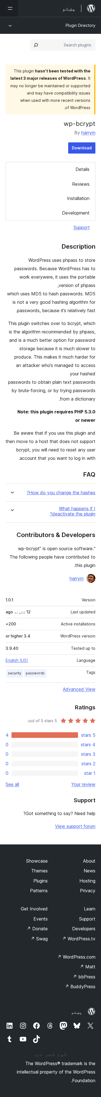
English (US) (17, 660)
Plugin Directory (80, 25)
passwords (35, 673)
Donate (37, 928)
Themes (39, 871)
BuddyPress (80, 986)
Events (40, 919)
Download (82, 147)
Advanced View (79, 689)
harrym (88, 132)
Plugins (40, 881)
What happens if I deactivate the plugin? (72, 511)
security (14, 673)
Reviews (80, 184)
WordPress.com (76, 957)
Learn (89, 909)
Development (75, 213)
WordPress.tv (78, 938)
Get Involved (34, 909)
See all (12, 784)
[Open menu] (9, 8)
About (89, 861)
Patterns (39, 890)
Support (82, 227)
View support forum (75, 826)
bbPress (84, 977)
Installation (78, 198)
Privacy (87, 890)
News (89, 871)
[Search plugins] (36, 45)
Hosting (87, 881)
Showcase (37, 861)
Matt (87, 966)
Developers (83, 928)
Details (82, 169)
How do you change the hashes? (61, 492)
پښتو (76, 1012)
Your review (83, 784)
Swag (39, 938)
